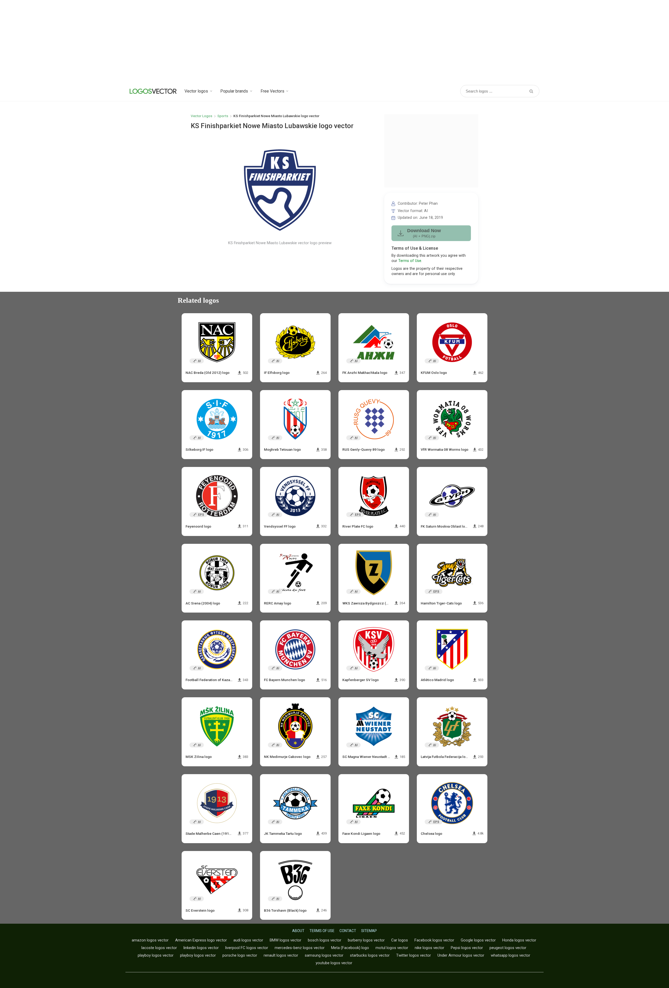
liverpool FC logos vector (246, 947)
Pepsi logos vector (467, 947)
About (298, 931)
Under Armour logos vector (460, 955)
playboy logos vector (156, 955)
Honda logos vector (519, 940)
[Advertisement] (334, 41)
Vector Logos (201, 116)
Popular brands (234, 91)
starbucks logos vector (370, 955)
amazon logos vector (150, 940)
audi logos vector (248, 940)
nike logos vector (429, 947)
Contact (347, 931)
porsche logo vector (239, 955)
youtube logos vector (334, 963)
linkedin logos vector (201, 947)
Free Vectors (272, 91)
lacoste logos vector (159, 947)
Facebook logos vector (434, 940)
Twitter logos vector (413, 955)
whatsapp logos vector (510, 955)
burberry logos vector (366, 940)
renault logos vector (281, 955)
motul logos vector (392, 947)
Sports (222, 116)
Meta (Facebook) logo (350, 947)
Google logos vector (478, 940)
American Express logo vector (201, 940)
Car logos (399, 940)
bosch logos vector (324, 940)
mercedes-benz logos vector (300, 947)
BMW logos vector (285, 940)
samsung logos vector (324, 955)
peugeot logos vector (507, 947)
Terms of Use (409, 261)
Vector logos (196, 91)
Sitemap (369, 931)
